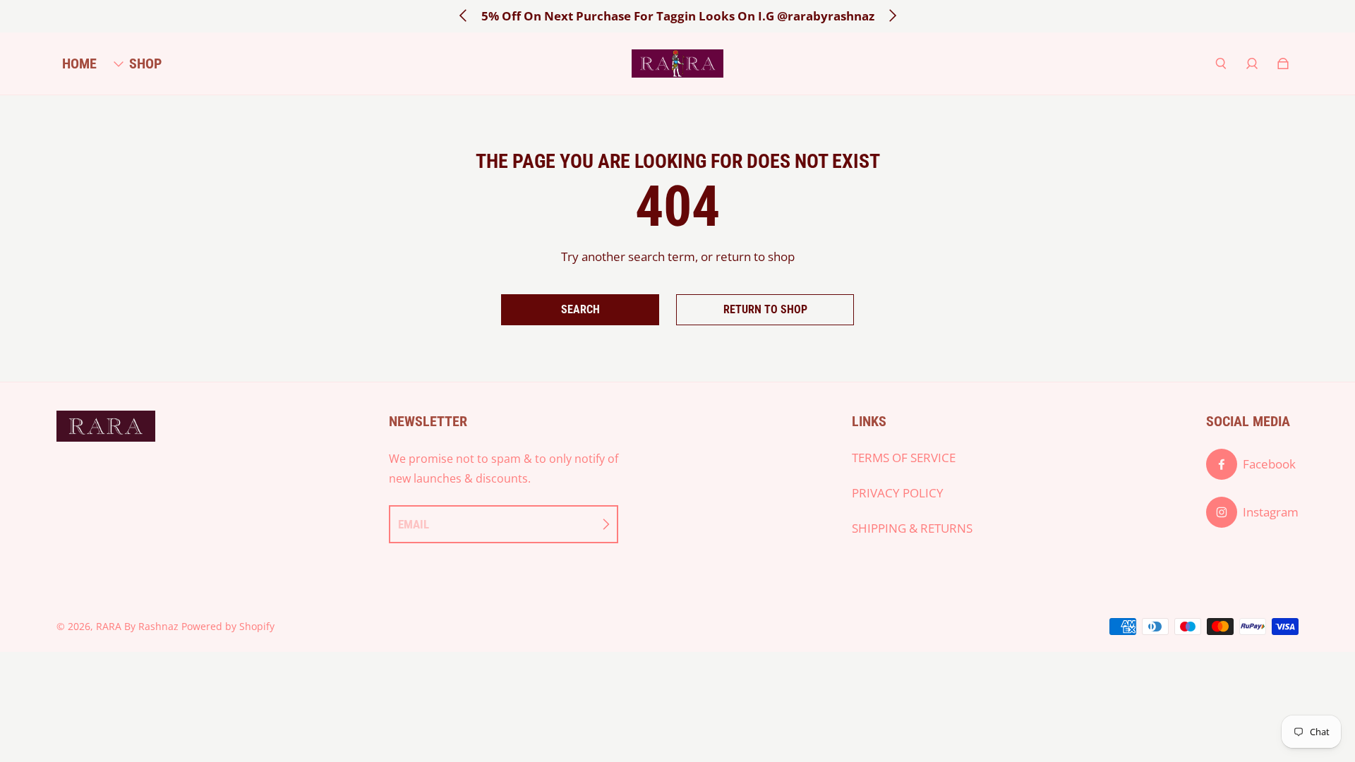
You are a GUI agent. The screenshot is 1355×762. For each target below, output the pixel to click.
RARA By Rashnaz (137, 626)
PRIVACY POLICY (898, 493)
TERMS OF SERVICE (904, 457)
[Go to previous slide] (463, 16)
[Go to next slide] (892, 16)
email (413, 524)
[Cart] (1283, 63)
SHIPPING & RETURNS (912, 528)
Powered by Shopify (228, 626)
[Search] (1220, 63)
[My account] (1251, 63)
